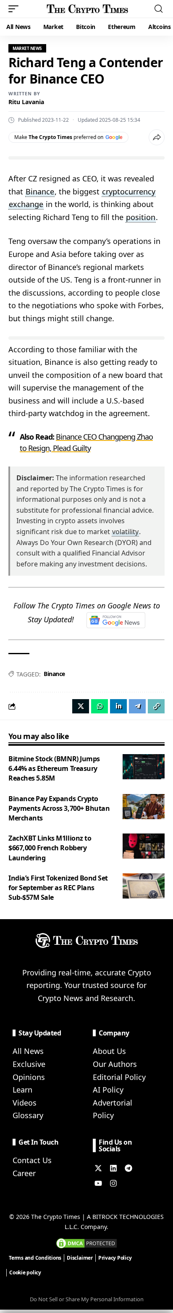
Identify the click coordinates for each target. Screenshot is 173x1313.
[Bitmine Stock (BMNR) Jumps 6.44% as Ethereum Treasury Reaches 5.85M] (144, 766)
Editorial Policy (119, 1077)
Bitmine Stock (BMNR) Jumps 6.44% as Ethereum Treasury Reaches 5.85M (54, 768)
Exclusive (29, 1064)
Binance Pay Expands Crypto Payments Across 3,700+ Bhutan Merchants (59, 808)
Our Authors (115, 1064)
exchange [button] (26, 204)
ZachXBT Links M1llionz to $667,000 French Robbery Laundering (49, 847)
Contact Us (32, 1160)
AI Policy (108, 1090)
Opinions (29, 1077)
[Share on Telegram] (137, 706)
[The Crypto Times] (87, 9)
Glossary (28, 1115)
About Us (109, 1051)
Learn (22, 1090)
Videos (25, 1103)
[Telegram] (128, 1168)
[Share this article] (157, 137)
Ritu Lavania (26, 102)
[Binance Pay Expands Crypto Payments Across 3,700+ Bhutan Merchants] (144, 806)
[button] (15, 9)
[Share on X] (80, 706)
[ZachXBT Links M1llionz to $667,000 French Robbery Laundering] (144, 846)
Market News (27, 48)
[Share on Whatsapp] (99, 706)
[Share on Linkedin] (118, 706)
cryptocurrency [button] (128, 191)
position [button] (140, 217)
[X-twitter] (98, 1168)
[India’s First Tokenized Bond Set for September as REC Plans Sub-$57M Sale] (144, 886)
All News (28, 1051)
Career (24, 1173)
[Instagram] (113, 1183)
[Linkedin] (113, 1168)
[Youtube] (98, 1183)
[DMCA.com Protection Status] (86, 1242)
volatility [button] (125, 531)
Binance (54, 674)
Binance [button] (40, 191)
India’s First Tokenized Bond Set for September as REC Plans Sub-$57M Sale (58, 887)
